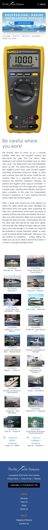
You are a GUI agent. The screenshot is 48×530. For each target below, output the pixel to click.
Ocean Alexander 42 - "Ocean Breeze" (35, 270)
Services (24, 498)
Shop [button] (24, 505)
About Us (24, 509)
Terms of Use (26, 479)
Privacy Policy (12, 479)
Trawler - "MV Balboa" (35, 389)
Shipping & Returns (24, 520)
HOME (8, 36)
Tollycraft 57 (12, 290)
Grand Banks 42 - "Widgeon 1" (35, 370)
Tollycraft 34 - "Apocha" (12, 269)
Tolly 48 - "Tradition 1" (35, 445)
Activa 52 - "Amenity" (36, 290)
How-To (16, 36)
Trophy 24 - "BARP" (12, 445)
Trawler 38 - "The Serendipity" (12, 411)
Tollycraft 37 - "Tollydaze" (36, 410)
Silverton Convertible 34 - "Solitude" (36, 350)
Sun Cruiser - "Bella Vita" (35, 308)
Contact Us (24, 523)
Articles (25, 36)
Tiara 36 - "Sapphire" (12, 430)
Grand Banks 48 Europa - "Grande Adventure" (35, 431)
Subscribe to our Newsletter (24, 485)
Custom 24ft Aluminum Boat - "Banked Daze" (12, 350)
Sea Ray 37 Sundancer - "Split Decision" (12, 390)
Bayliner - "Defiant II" (12, 369)
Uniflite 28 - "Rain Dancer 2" (35, 329)
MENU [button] (43, 4)
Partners (37, 479)
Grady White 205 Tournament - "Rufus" (12, 309)
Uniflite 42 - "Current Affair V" (12, 329)
